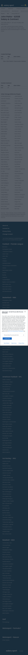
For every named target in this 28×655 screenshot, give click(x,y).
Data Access (14, 343)
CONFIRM (7, 338)
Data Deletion (6, 343)
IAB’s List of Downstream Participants (15, 331)
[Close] (25, 312)
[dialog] (14, 327)
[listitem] (14, 335)
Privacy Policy (21, 343)
